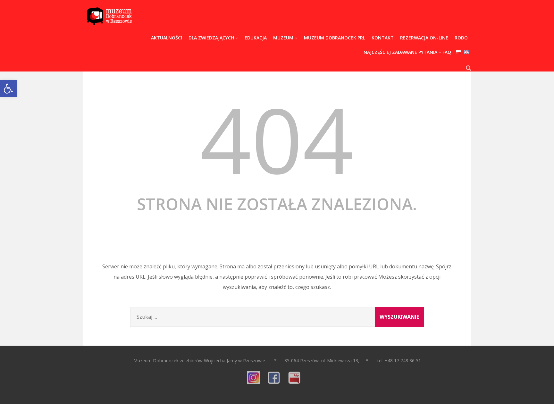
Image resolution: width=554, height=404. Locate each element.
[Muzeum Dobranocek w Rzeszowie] (109, 28)
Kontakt (383, 38)
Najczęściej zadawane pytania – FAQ (407, 52)
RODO (461, 38)
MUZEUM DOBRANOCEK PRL (334, 38)
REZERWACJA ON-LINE (424, 38)
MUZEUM (283, 38)
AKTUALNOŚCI (166, 38)
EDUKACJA (256, 38)
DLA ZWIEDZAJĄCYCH (211, 38)
